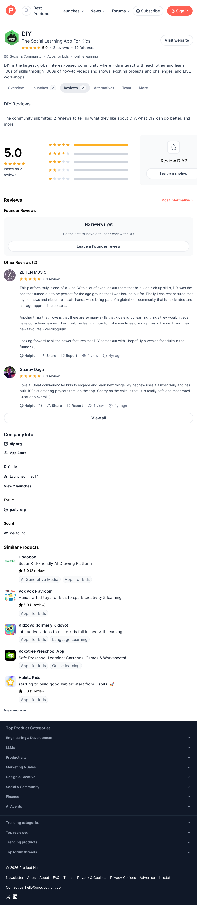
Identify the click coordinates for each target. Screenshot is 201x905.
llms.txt (164, 877)
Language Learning (70, 639)
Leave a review (173, 173)
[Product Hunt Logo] (11, 10)
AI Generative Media (39, 579)
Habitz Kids (29, 677)
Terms (68, 877)
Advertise (147, 877)
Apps (31, 877)
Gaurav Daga (32, 369)
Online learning (86, 56)
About (44, 877)
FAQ (56, 877)
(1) (33, 405)
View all (98, 417)
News (95, 10)
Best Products (41, 10)
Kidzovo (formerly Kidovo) (43, 625)
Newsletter (14, 877)
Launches (70, 10)
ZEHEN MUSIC (33, 272)
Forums (119, 10)
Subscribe (150, 10)
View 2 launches (17, 486)
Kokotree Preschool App (41, 651)
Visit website (177, 40)
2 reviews (61, 47)
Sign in (182, 10)
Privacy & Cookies (91, 877)
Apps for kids (58, 56)
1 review (53, 279)
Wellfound (17, 533)
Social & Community (26, 56)
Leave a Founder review (99, 246)
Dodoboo (27, 557)
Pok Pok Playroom (35, 591)
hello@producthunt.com (44, 887)
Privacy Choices (123, 877)
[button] (143, 87)
